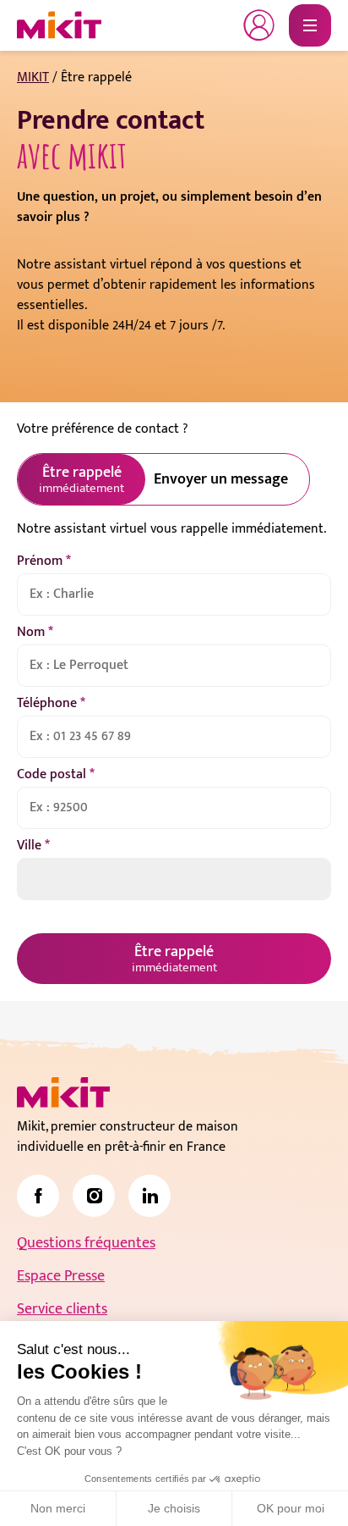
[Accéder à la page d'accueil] (63, 1092)
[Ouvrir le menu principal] (310, 25)
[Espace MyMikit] (259, 25)
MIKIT (33, 77)
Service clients (62, 1309)
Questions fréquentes (86, 1243)
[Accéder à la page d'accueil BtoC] (59, 25)
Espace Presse (61, 1276)
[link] (38, 1196)
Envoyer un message (221, 479)
